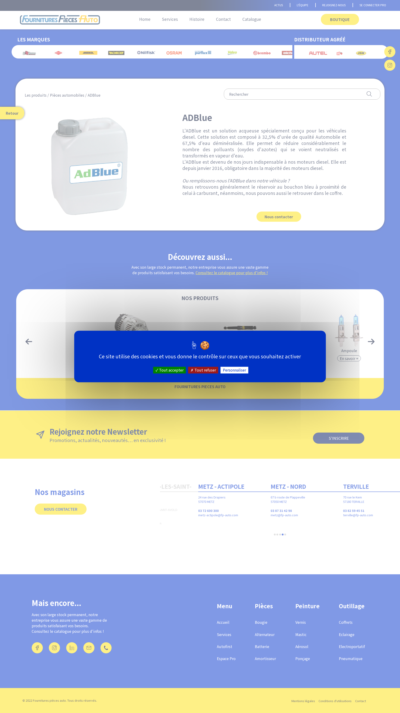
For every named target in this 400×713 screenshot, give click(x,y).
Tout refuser (205, 370)
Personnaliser (234, 370)
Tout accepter (171, 370)
